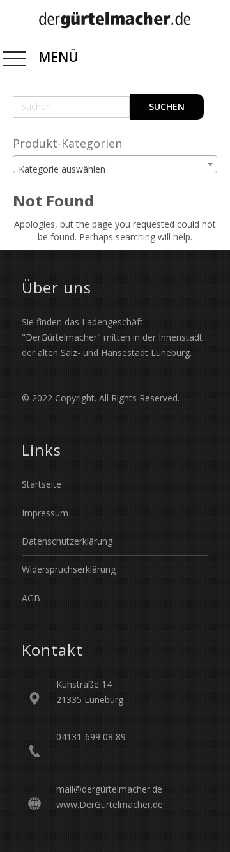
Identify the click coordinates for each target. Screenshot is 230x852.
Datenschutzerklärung (67, 541)
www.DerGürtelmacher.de (109, 804)
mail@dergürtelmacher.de (109, 789)
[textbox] (115, 169)
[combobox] (115, 164)
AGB (31, 598)
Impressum (45, 513)
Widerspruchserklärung (69, 569)
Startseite (41, 484)
